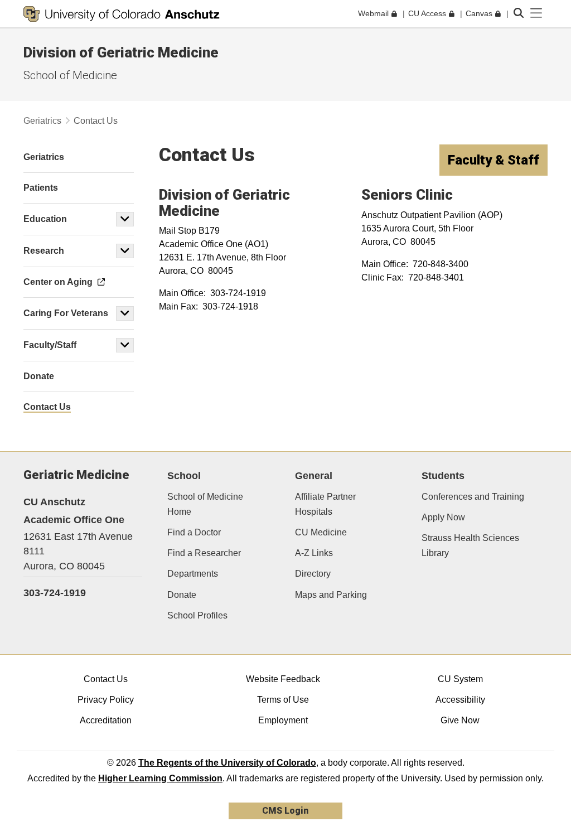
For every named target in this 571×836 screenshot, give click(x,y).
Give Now (460, 720)
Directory (313, 573)
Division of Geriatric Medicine (121, 52)
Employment (283, 720)
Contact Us (106, 679)
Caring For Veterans (65, 313)
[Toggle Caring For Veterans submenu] (125, 313)
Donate (181, 595)
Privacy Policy (106, 699)
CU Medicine (321, 532)
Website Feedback (283, 679)
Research (43, 250)
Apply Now (443, 517)
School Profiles (197, 615)
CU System (460, 679)
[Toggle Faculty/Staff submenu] (125, 345)
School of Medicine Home (205, 504)
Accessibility (460, 699)
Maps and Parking (331, 595)
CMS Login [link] (285, 810)
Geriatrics (42, 120)
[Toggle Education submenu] (125, 219)
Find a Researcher (204, 553)
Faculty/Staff (49, 345)
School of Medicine (70, 75)
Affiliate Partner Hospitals (325, 504)
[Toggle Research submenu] (125, 251)
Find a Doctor (194, 532)
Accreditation (106, 720)
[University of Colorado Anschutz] (121, 14)
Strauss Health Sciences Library (470, 545)
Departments (192, 573)
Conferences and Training (473, 496)
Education (45, 219)
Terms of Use (283, 699)
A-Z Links (314, 553)
